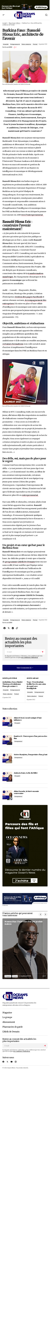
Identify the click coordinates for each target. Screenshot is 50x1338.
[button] (3, 15)
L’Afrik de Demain (10, 1032)
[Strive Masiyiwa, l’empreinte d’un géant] (7, 758)
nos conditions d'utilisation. (29, 657)
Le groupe (7, 1017)
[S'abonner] (43, 652)
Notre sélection (26, 44)
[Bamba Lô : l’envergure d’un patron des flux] (7, 740)
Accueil (4, 23)
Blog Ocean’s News (14, 23)
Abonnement (8, 1022)
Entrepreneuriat (15, 44)
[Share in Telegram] (13, 628)
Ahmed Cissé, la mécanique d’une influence (28, 719)
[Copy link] (17, 628)
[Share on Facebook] (4, 628)
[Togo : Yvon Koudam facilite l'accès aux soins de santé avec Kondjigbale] (36, 689)
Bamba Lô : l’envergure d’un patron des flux (30, 737)
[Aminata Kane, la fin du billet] (7, 777)
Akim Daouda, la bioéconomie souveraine (26, 792)
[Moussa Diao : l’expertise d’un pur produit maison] (25, 948)
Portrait (35, 44)
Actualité (5, 44)
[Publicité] (25, 5)
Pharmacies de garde (12, 1027)
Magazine (7, 1013)
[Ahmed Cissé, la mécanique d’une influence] (7, 722)
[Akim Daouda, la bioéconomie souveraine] (7, 795)
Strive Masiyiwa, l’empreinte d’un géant (30, 754)
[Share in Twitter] (9, 628)
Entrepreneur (18, 741)
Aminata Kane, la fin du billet (25, 773)
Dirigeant (17, 723)
